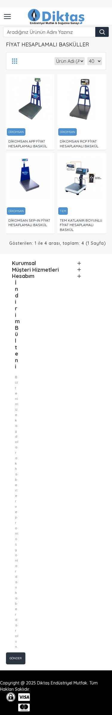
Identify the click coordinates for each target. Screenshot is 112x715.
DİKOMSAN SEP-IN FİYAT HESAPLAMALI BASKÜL (29, 222)
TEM (63, 211)
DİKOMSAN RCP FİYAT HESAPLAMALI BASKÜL (79, 143)
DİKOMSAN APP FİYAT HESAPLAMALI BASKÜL (27, 143)
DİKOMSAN (16, 132)
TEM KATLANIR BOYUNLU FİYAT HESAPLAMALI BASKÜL (81, 225)
